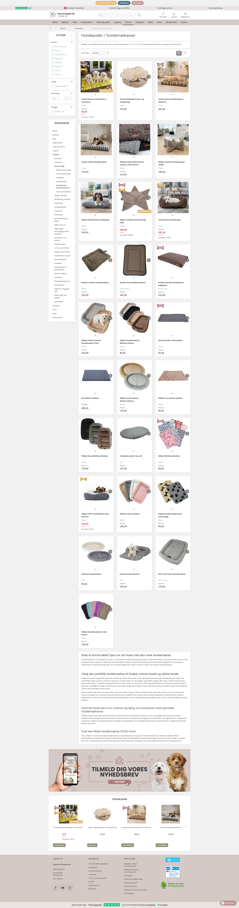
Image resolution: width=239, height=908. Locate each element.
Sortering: (85, 53)
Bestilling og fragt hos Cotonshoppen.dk (131, 871)
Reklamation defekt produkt (133, 879)
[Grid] (179, 53)
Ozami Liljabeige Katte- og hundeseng (132, 100)
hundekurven (134, 44)
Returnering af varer (130, 883)
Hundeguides (93, 867)
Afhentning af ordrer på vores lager (135, 890)
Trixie (160, 226)
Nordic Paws (124, 289)
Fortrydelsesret (129, 893)
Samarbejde (92, 874)
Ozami (83, 105)
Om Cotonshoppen (95, 871)
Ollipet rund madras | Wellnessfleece (129, 399)
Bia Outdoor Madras (90, 398)
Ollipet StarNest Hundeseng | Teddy (171, 163)
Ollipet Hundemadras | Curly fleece (94, 633)
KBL (83, 580)
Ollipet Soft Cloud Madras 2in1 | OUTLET (95, 515)
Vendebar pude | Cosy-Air (131, 456)
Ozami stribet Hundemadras (94, 162)
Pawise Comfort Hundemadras (95, 282)
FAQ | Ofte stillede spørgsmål (98, 864)
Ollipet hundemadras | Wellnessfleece (130, 341)
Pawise (84, 289)
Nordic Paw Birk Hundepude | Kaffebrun (171, 284)
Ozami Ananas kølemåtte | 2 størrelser (94, 100)
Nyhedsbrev (92, 889)
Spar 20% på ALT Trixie (106, 3)
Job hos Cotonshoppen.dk (98, 878)
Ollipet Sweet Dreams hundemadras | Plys (91, 341)
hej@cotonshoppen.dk (62, 864)
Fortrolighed (128, 876)
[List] (185, 53)
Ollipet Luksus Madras (130, 513)
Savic (122, 462)
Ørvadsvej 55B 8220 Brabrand (58, 874)
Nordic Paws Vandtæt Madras (133, 282)
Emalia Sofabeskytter (130, 574)
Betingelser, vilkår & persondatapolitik (130, 865)
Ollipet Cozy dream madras (170, 398)
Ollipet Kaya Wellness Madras (94, 456)
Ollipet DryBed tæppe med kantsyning (170, 515)
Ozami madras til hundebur (170, 340)
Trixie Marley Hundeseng (169, 219)
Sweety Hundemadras (91, 574)
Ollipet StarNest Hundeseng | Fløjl (133, 221)
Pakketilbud (124, 3)
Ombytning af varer (130, 886)
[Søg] (139, 14)
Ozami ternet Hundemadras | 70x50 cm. (171, 100)
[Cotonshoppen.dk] (62, 14)
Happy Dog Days (94, 885)
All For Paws (162, 580)
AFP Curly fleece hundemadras (172, 574)
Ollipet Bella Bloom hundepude (95, 219)
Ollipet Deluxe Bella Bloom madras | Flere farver (132, 163)
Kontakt (91, 882)
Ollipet (122, 168)
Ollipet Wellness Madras (169, 456)
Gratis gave (137, 3)
